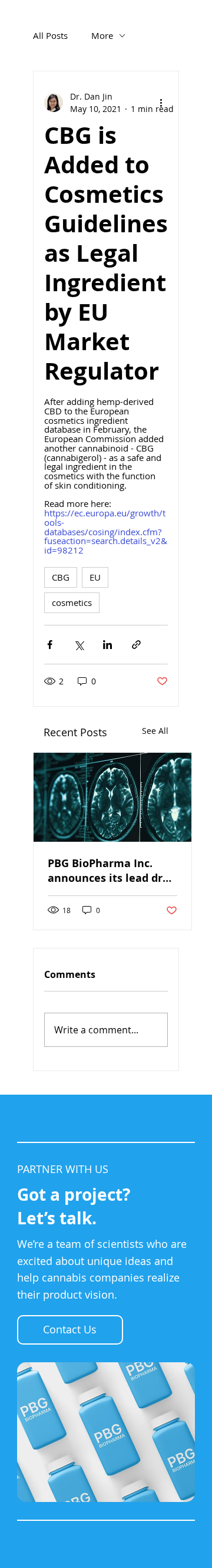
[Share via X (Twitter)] (78, 644)
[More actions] (161, 102)
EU (95, 577)
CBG (60, 577)
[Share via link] (136, 644)
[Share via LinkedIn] (107, 644)
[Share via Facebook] (49, 644)
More (102, 35)
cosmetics (72, 602)
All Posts (50, 35)
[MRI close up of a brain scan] (112, 797)
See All (155, 730)
